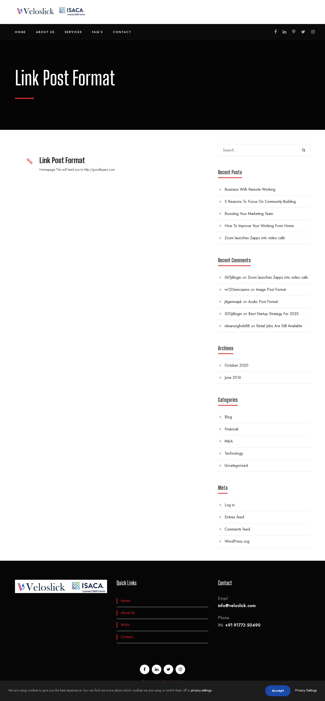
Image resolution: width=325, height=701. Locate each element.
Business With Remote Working (250, 189)
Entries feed (234, 517)
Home (20, 32)
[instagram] (313, 32)
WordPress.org (237, 541)
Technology (234, 453)
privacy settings (201, 690)
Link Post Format (62, 160)
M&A (229, 441)
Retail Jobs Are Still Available (279, 326)
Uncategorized (236, 465)
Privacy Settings (306, 690)
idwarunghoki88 (237, 326)
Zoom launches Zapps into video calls (255, 238)
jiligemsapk (233, 301)
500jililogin (233, 313)
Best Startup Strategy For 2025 (273, 313)
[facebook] (275, 32)
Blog (228, 417)
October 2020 (236, 365)
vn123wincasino (237, 289)
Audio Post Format (263, 301)
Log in (230, 505)
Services (73, 32)
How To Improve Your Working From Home (259, 226)
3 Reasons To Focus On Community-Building (260, 201)
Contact (122, 32)
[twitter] (303, 32)
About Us (45, 32)
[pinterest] (293, 32)
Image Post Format (271, 289)
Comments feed (237, 529)
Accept (278, 690)
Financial (231, 429)
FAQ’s (97, 32)
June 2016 (233, 377)
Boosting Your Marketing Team (249, 213)
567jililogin (233, 277)
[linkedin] (284, 32)
